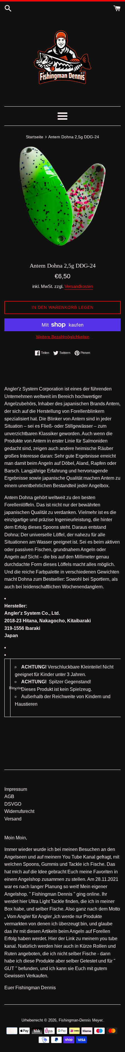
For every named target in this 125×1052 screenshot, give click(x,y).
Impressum (15, 789)
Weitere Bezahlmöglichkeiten (62, 336)
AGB (9, 796)
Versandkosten (79, 286)
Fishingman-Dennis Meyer (80, 1020)
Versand (13, 818)
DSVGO (12, 804)
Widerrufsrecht (19, 811)
